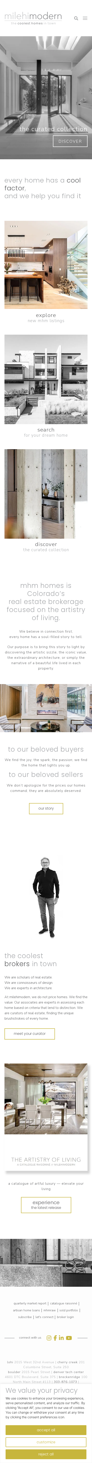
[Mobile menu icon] (85, 18)
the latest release (46, 1204)
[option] (46, 897)
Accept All (46, 1430)
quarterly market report (30, 1303)
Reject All (46, 1454)
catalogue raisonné (63, 1303)
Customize (46, 1442)
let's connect (44, 1317)
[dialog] (46, 1423)
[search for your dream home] (46, 379)
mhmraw (50, 1310)
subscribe (25, 1317)
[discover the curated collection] (46, 494)
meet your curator (30, 1033)
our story (46, 808)
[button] (19, 5)
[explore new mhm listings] (46, 265)
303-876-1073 (65, 1382)
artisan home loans (26, 1310)
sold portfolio (68, 1310)
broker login (65, 1317)
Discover (70, 141)
